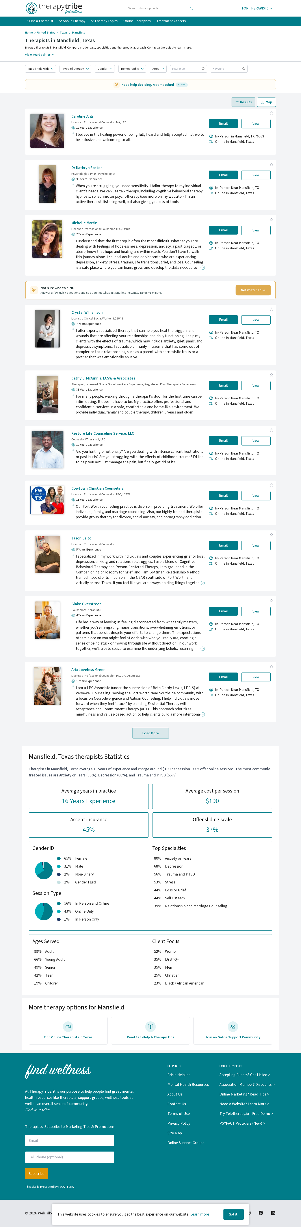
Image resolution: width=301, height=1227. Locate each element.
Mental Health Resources (188, 1084)
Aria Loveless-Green (88, 670)
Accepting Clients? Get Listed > (244, 1075)
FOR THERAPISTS (255, 8)
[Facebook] (261, 1213)
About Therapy (74, 21)
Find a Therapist (41, 21)
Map (269, 102)
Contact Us (176, 1104)
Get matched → (253, 290)
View (256, 123)
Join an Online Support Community (232, 1037)
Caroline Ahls (82, 116)
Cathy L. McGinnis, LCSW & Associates (103, 378)
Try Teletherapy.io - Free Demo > (246, 1113)
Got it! (233, 1214)
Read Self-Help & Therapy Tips (150, 1037)
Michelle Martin (84, 223)
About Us (174, 1094)
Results (246, 102)
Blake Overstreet (86, 604)
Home (29, 32)
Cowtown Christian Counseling (97, 488)
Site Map (174, 1133)
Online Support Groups (185, 1143)
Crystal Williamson (87, 312)
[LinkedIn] (273, 1213)
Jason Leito (81, 538)
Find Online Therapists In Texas (68, 1037)
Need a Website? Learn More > (244, 1104)
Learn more (199, 1214)
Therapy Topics (106, 21)
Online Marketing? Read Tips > (244, 1094)
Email (223, 123)
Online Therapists (137, 21)
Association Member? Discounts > (247, 1084)
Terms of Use (178, 1113)
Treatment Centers (171, 21)
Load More (150, 733)
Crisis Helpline (178, 1075)
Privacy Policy (178, 1123)
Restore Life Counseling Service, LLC (102, 433)
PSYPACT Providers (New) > (242, 1123)
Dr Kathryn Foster (86, 168)
